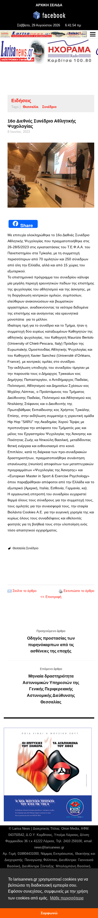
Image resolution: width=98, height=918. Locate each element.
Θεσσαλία (30, 107)
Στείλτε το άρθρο (24, 591)
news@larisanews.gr (49, 847)
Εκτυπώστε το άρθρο (79, 591)
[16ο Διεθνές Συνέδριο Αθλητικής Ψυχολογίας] (51, 175)
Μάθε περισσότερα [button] (66, 898)
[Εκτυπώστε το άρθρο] (61, 591)
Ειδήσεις (21, 100)
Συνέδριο (49, 107)
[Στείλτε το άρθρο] (10, 591)
